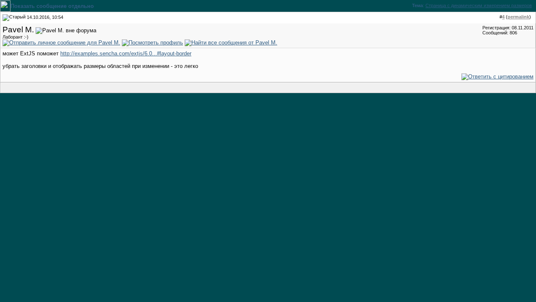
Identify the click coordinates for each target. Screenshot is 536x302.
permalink (518, 16)
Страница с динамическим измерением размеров (478, 5)
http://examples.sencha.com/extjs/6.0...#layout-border (125, 53)
